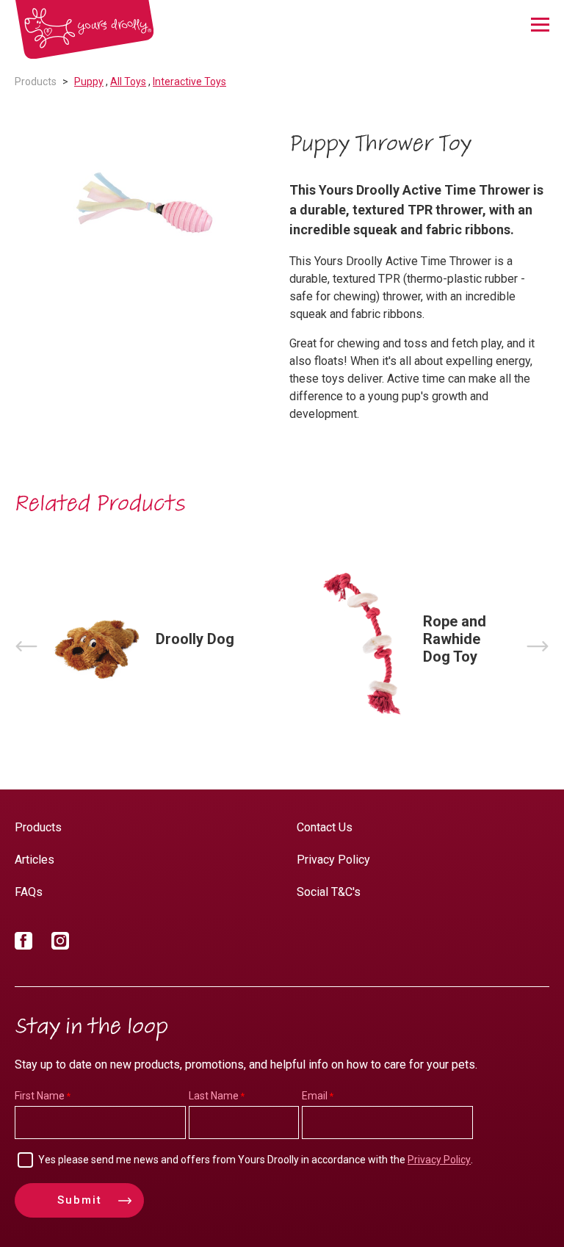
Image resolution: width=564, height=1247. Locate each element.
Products (36, 81)
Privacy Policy (333, 860)
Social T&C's (329, 892)
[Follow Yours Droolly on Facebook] (23, 943)
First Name (40, 1096)
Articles (34, 860)
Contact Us (324, 827)
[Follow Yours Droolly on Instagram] (60, 943)
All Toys (128, 81)
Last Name (214, 1096)
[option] (144, 205)
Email (315, 1096)
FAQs (29, 892)
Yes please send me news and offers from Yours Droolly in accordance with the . (255, 1159)
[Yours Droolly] (84, 29)
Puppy (89, 81)
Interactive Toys (189, 81)
